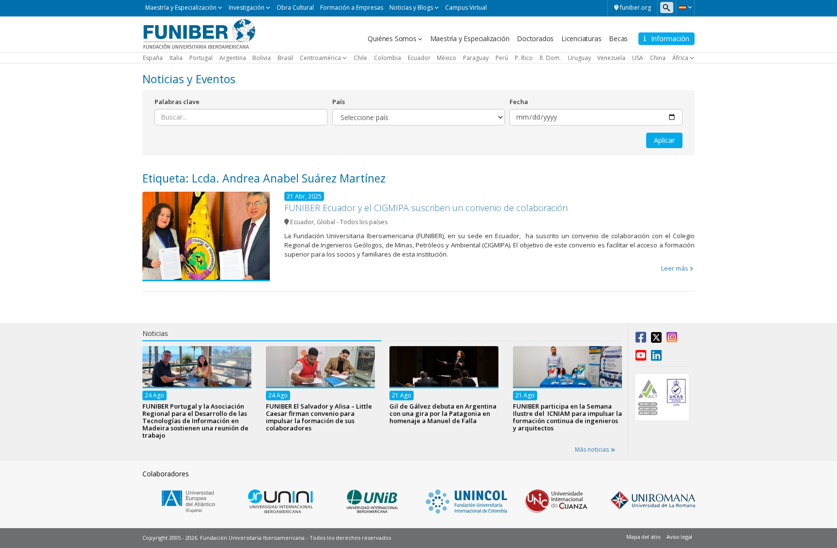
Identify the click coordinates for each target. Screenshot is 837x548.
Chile (360, 58)
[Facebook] (641, 339)
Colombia (387, 58)
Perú (502, 58)
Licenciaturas (581, 38)
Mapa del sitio (643, 536)
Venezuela (611, 58)
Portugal (201, 58)
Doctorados (535, 38)
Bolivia (261, 58)
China (658, 58)
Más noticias (592, 449)
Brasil (285, 58)
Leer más (674, 268)
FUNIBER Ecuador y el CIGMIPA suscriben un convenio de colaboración (426, 207)
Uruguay (579, 58)
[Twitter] (656, 339)
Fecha (519, 101)
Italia (176, 58)
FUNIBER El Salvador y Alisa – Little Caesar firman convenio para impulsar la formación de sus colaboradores (319, 417)
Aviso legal (679, 536)
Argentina (232, 58)
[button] (685, 7)
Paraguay (476, 58)
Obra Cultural (295, 7)
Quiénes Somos (392, 38)
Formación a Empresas (351, 7)
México (446, 58)
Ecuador (419, 58)
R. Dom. (550, 58)
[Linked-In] (656, 357)
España (153, 58)
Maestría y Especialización (181, 7)
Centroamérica (320, 58)
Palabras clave (177, 101)
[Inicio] (199, 33)
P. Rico (524, 58)
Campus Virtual (466, 7)
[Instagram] (671, 339)
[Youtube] (641, 357)
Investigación (246, 7)
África (680, 58)
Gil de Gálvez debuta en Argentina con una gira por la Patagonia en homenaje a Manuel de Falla (442, 413)
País (338, 101)
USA (637, 58)
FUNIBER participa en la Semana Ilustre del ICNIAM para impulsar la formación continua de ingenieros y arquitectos (567, 417)
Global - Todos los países (352, 222)
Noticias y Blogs (411, 7)
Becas (618, 38)
